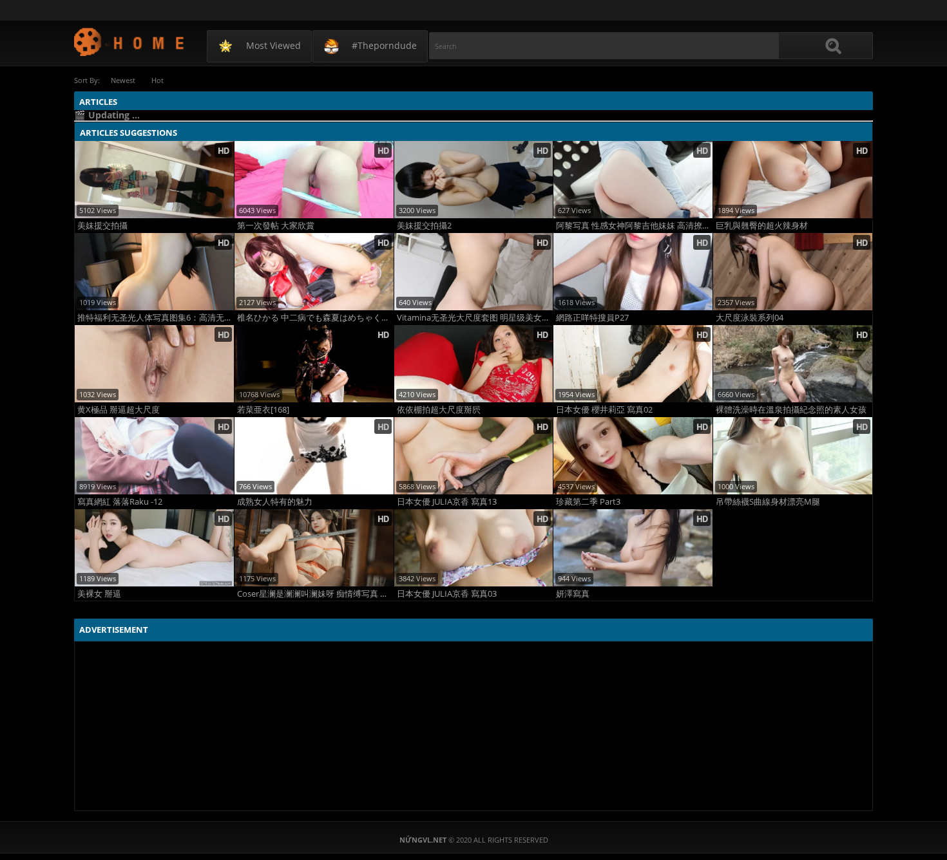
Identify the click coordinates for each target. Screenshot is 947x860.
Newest (123, 80)
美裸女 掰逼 (99, 593)
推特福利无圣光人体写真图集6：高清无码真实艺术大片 (155, 317)
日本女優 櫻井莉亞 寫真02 (604, 409)
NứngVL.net (130, 41)
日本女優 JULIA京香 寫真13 (447, 501)
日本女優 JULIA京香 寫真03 (447, 593)
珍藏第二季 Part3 (588, 501)
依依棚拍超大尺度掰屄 (439, 409)
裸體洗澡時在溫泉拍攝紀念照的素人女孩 (791, 409)
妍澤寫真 (572, 593)
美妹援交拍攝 (102, 225)
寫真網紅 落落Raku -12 (119, 501)
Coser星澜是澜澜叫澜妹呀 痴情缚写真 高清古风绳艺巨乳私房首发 (315, 593)
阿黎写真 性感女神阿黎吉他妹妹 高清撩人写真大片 (634, 225)
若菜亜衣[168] (263, 409)
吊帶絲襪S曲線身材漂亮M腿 (768, 501)
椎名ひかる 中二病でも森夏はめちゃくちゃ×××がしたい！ (315, 317)
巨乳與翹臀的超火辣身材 (762, 225)
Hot (157, 80)
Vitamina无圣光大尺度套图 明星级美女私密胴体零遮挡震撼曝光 (475, 317)
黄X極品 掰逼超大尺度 (118, 409)
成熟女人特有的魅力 (274, 501)
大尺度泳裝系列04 (749, 317)
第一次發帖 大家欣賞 (275, 225)
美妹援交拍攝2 (424, 225)
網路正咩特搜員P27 (592, 317)
